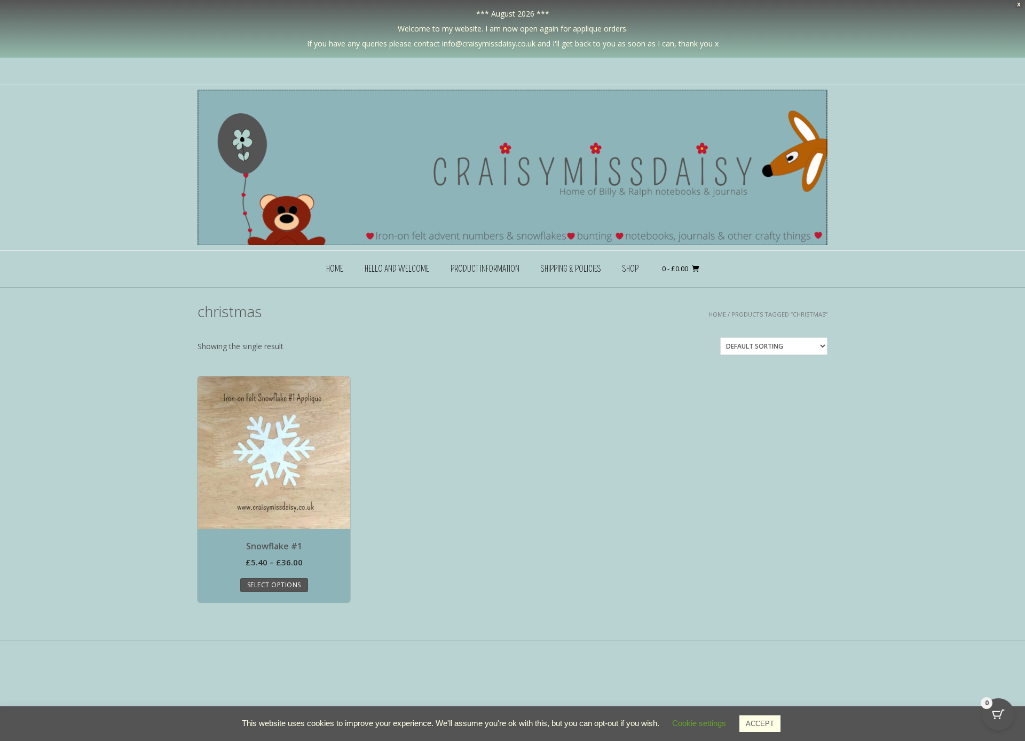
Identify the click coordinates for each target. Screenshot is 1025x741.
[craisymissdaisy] (512, 167)
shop (630, 269)
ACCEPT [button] (760, 724)
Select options (274, 584)
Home (334, 269)
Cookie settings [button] (699, 723)
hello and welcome (397, 269)
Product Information (485, 269)
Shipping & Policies (571, 269)
